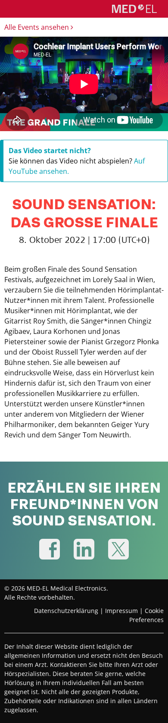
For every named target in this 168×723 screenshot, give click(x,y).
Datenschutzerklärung (66, 611)
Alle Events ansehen (37, 27)
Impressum (121, 611)
